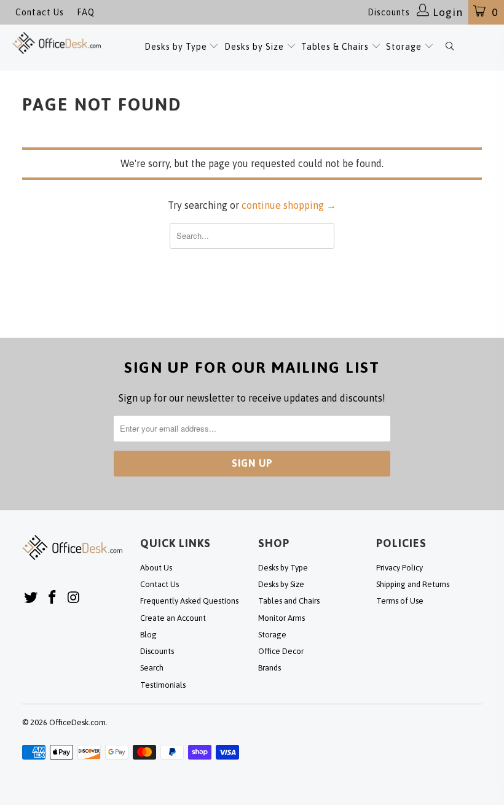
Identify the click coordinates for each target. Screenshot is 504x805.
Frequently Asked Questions (189, 600)
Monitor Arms (281, 618)
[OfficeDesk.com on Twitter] (31, 597)
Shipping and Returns (412, 584)
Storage (404, 47)
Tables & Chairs (335, 47)
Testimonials (163, 685)
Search (151, 667)
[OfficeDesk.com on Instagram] (74, 597)
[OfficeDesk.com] (56, 43)
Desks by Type (177, 47)
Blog (148, 634)
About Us (156, 567)
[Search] (449, 47)
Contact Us (39, 12)
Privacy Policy (399, 567)
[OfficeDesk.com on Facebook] (53, 597)
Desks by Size (255, 47)
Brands (269, 667)
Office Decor (281, 651)
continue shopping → (289, 205)
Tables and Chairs (289, 600)
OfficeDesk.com (77, 722)
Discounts (389, 12)
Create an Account (173, 618)
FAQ (86, 12)
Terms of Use (399, 600)
